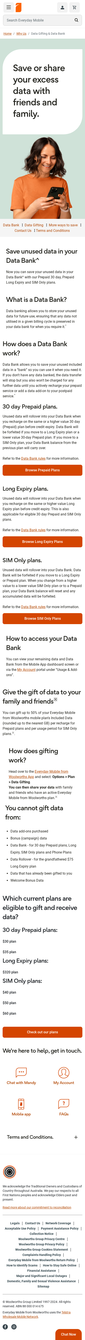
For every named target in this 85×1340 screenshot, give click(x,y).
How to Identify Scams (22, 1265)
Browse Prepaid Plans (42, 470)
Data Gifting (34, 225)
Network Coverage (58, 1223)
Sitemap (43, 1286)
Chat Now (68, 1334)
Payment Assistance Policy (59, 1228)
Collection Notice (42, 1234)
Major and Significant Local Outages (41, 1276)
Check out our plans (42, 1032)
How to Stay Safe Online (59, 1265)
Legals (15, 1223)
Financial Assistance (41, 1270)
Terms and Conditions (53, 231)
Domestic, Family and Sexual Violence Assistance (41, 1281)
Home (7, 33)
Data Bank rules (33, 458)
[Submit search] (76, 20)
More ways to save (63, 225)
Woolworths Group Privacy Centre (41, 1239)
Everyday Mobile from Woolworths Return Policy (41, 1260)
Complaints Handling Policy (41, 1255)
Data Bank (11, 225)
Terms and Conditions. (30, 1137)
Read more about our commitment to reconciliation (37, 1207)
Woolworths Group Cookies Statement (41, 1249)
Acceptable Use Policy (20, 1228)
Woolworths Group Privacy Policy (41, 1244)
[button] (62, 7)
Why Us (21, 33)
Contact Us (23, 231)
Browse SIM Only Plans (42, 618)
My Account (26, 670)
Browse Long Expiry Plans (42, 542)
